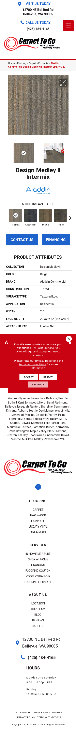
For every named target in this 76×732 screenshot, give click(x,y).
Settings (38, 384)
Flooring (21, 63)
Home (11, 63)
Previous (6, 151)
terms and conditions (32, 364)
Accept (29, 377)
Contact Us (22, 240)
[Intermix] (15, 215)
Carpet (32, 63)
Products (43, 63)
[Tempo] (60, 215)
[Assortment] (30, 215)
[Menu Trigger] (68, 25)
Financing (56, 240)
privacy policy (43, 360)
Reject (48, 377)
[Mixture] (45, 215)
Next (70, 151)
